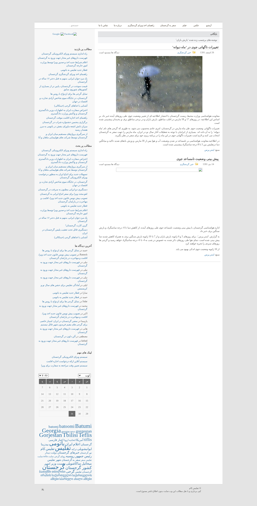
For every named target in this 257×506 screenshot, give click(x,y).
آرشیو (208, 25)
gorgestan (84, 431)
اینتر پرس (209, 150)
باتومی (57, 443)
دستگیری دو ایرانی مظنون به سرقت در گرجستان (62, 189)
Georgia (51, 430)
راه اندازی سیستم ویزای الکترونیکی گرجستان (64, 53)
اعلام (76, 444)
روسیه (70, 456)
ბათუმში (45, 471)
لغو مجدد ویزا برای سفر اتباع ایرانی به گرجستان (63, 194)
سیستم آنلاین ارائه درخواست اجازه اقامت (66, 361)
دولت (54, 452)
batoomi (66, 426)
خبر (189, 52)
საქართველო (62, 475)
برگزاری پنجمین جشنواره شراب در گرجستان (64, 122)
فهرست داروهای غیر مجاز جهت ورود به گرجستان (62, 57)
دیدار (47, 452)
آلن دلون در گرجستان (64, 336)
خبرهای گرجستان (68, 452)
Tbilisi (70, 435)
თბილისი (58, 471)
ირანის (46, 475)
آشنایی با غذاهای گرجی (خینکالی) (70, 105)
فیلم (184, 25)
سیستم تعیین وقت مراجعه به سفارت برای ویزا (64, 365)
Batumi (83, 426)
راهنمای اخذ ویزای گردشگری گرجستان (67, 74)
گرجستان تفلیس (83, 472)
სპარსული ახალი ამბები (75, 478)
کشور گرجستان (78, 467)
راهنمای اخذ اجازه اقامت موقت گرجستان (66, 117)
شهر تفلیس (54, 459)
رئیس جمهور (83, 456)
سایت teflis (48, 456)
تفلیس (63, 448)
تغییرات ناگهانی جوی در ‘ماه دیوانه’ (195, 47)
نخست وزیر (58, 463)
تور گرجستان (86, 453)
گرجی (70, 471)
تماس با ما (103, 25)
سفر (83, 460)
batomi (54, 427)
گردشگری (182, 52)
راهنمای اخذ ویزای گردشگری (141, 25)
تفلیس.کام (47, 449)
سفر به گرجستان (168, 25)
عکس (196, 25)
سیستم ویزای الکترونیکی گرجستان (69, 356)
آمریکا (79, 439)
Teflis (85, 435)
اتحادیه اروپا (69, 440)
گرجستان (53, 467)
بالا (43, 489)
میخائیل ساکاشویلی (79, 463)
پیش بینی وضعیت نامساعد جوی (197, 159)
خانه (217, 25)
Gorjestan (50, 435)
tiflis (88, 439)
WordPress (212, 490)
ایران (68, 444)
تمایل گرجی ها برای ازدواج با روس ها (68, 93)
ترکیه (74, 449)
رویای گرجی (59, 456)
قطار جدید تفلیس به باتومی (74, 70)
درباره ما (118, 25)
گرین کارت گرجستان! (76, 225)
